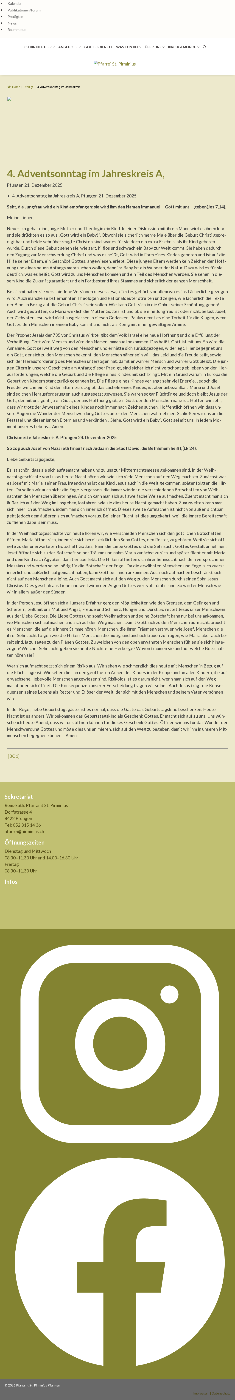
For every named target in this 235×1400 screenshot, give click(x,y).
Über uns (153, 47)
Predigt (28, 87)
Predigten (15, 16)
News (12, 23)
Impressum (201, 1393)
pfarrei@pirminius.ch (24, 831)
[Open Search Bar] (204, 47)
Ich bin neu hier (37, 47)
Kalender (15, 3)
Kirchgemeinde (182, 47)
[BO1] (14, 756)
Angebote (68, 47)
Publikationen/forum (24, 10)
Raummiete (16, 29)
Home (16, 87)
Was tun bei (127, 47)
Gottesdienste (98, 47)
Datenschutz (221, 1393)
